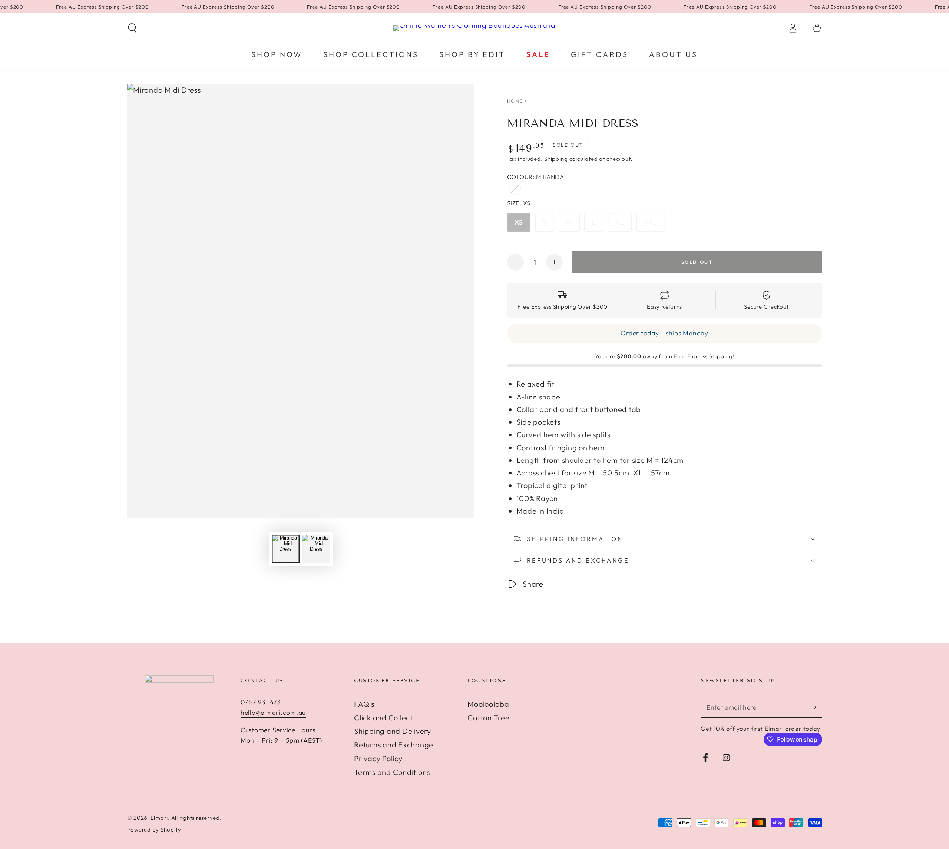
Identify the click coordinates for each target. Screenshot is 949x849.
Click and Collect (383, 717)
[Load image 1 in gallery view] (286, 549)
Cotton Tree (488, 717)
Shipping (556, 158)
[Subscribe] (816, 707)
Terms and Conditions (392, 772)
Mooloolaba (488, 704)
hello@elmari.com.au (273, 712)
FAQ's (364, 704)
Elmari (159, 817)
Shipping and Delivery (392, 731)
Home (515, 101)
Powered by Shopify (154, 829)
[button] (132, 28)
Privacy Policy (378, 758)
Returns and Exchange (393, 744)
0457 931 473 (261, 702)
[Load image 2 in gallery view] (316, 549)
